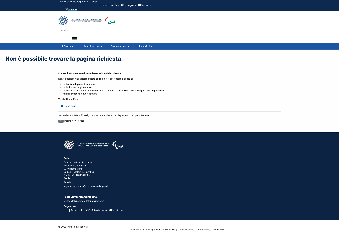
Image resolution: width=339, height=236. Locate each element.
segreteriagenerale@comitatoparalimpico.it (86, 186)
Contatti (94, 1)
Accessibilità (219, 229)
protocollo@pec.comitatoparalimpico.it (84, 201)
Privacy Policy (187, 229)
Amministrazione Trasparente (145, 229)
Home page (69, 106)
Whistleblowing (169, 229)
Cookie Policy (203, 229)
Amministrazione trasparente (74, 1)
